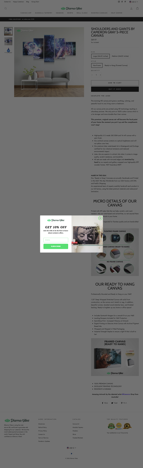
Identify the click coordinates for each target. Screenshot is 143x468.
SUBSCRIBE (56, 246)
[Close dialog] (100, 218)
